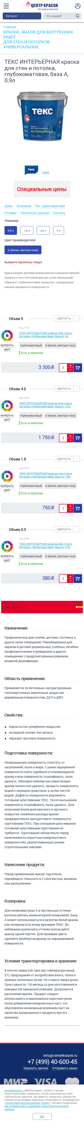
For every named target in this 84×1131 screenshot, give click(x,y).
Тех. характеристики (50, 206)
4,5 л (43, 230)
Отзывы (10, 213)
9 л (58, 230)
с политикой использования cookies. (27, 1103)
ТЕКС (45, 172)
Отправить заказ (64, 1068)
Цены (8, 206)
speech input (73, 15)
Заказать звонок (35, 1068)
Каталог (11, 16)
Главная (9, 27)
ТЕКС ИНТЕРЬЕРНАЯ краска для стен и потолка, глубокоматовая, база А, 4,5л (45, 404)
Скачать (59, 213)
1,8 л (27, 230)
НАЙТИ (77, 16)
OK (42, 1116)
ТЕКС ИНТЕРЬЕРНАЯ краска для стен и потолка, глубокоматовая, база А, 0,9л (45, 545)
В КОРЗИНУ (77, 367)
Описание (24, 206)
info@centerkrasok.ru (60, 1055)
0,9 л (11, 230)
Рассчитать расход (35, 213)
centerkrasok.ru (13, 1090)
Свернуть (64, 318)
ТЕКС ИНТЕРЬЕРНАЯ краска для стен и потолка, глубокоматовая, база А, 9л (45, 334)
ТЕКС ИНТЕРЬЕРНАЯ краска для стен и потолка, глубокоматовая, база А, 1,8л (45, 475)
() (52, 1061)
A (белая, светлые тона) (23, 250)
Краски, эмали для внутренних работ (38, 34)
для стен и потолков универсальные (26, 44)
